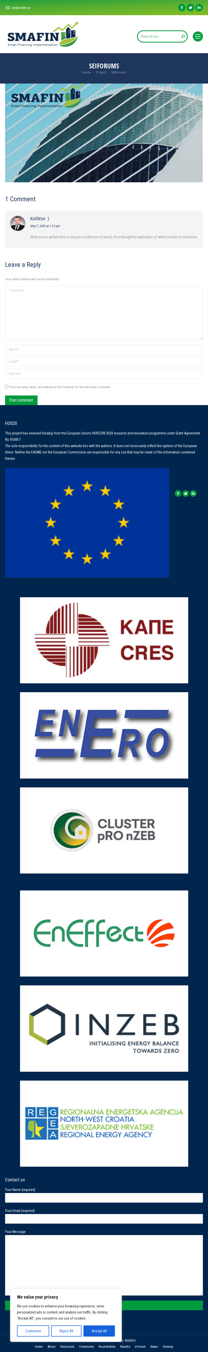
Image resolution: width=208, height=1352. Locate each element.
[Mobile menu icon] (198, 36)
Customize (33, 1331)
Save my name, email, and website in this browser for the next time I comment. (60, 387)
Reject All (66, 1331)
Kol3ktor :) (39, 218)
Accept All (99, 1331)
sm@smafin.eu (20, 8)
